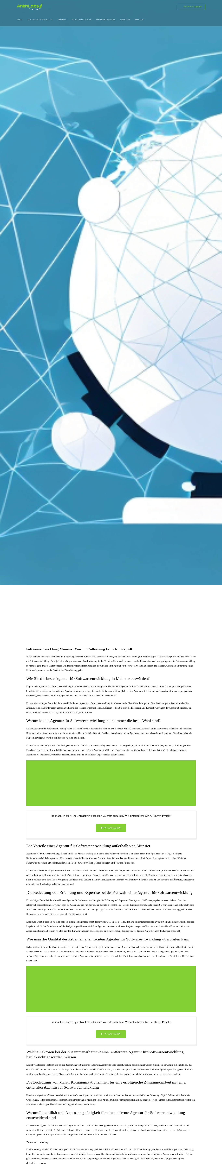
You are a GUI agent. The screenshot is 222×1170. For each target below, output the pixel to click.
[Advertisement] (111, 610)
